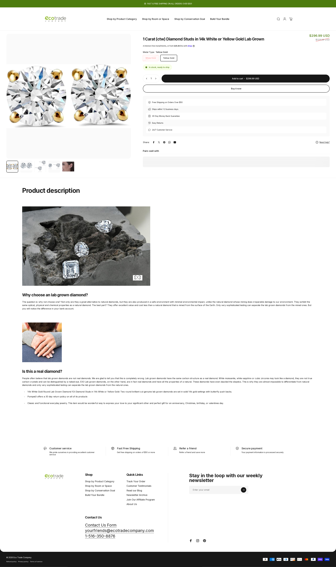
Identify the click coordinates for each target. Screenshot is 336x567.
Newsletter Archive (136, 495)
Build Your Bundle (94, 495)
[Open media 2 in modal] (68, 96)
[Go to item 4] (54, 167)
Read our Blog (134, 490)
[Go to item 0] (12, 167)
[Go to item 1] (26, 167)
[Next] (124, 102)
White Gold (150, 58)
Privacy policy (23, 562)
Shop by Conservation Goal (100, 490)
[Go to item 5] (68, 167)
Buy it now (236, 88)
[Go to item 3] (40, 167)
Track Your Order (135, 481)
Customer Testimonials (138, 485)
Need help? (324, 142)
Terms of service (36, 562)
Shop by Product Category (99, 481)
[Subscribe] (243, 490)
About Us (131, 504)
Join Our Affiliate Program (140, 499)
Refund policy (11, 562)
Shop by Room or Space (98, 485)
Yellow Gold (168, 58)
